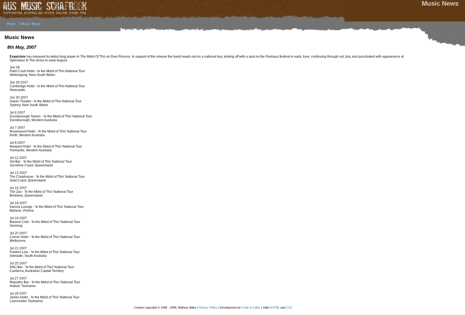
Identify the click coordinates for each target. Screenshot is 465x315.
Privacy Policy (208, 307)
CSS (289, 307)
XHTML (275, 307)
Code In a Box (251, 307)
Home (11, 24)
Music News (31, 24)
